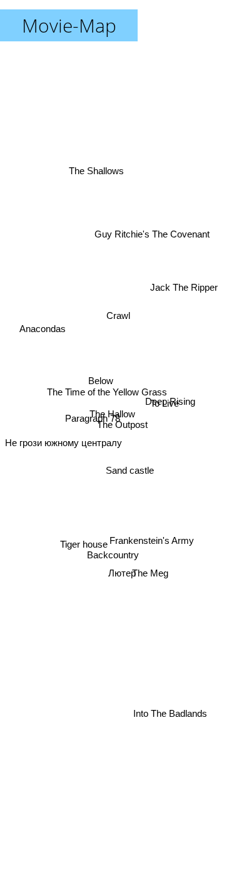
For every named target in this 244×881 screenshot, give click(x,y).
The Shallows (97, 170)
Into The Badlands (171, 717)
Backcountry (113, 555)
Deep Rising (170, 402)
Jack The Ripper (184, 282)
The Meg (150, 572)
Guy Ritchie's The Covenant (151, 232)
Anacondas (42, 328)
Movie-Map (69, 25)
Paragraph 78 (91, 416)
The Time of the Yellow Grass (107, 388)
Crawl (121, 312)
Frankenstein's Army (151, 539)
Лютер (122, 575)
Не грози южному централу (63, 443)
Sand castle (129, 469)
